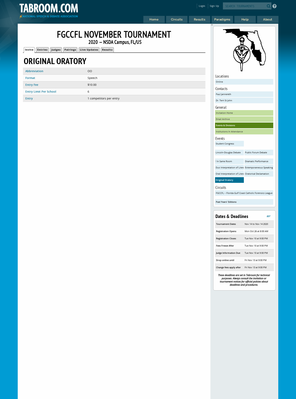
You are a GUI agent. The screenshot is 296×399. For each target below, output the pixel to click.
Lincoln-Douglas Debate (228, 152)
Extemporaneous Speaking (259, 167)
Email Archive (223, 119)
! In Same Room (224, 161)
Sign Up (214, 6)
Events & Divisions (225, 125)
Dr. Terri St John (224, 100)
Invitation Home (224, 112)
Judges (56, 49)
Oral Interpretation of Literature (230, 173)
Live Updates (89, 49)
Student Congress (225, 143)
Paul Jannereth (223, 94)
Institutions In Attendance (229, 131)
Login (202, 6)
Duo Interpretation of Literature (230, 167)
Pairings (70, 49)
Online (219, 81)
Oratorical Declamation (257, 173)
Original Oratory (224, 179)
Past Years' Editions (226, 201)
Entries (42, 49)
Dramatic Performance (256, 161)
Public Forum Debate (256, 152)
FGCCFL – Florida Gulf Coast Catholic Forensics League (244, 192)
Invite (29, 49)
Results (107, 49)
